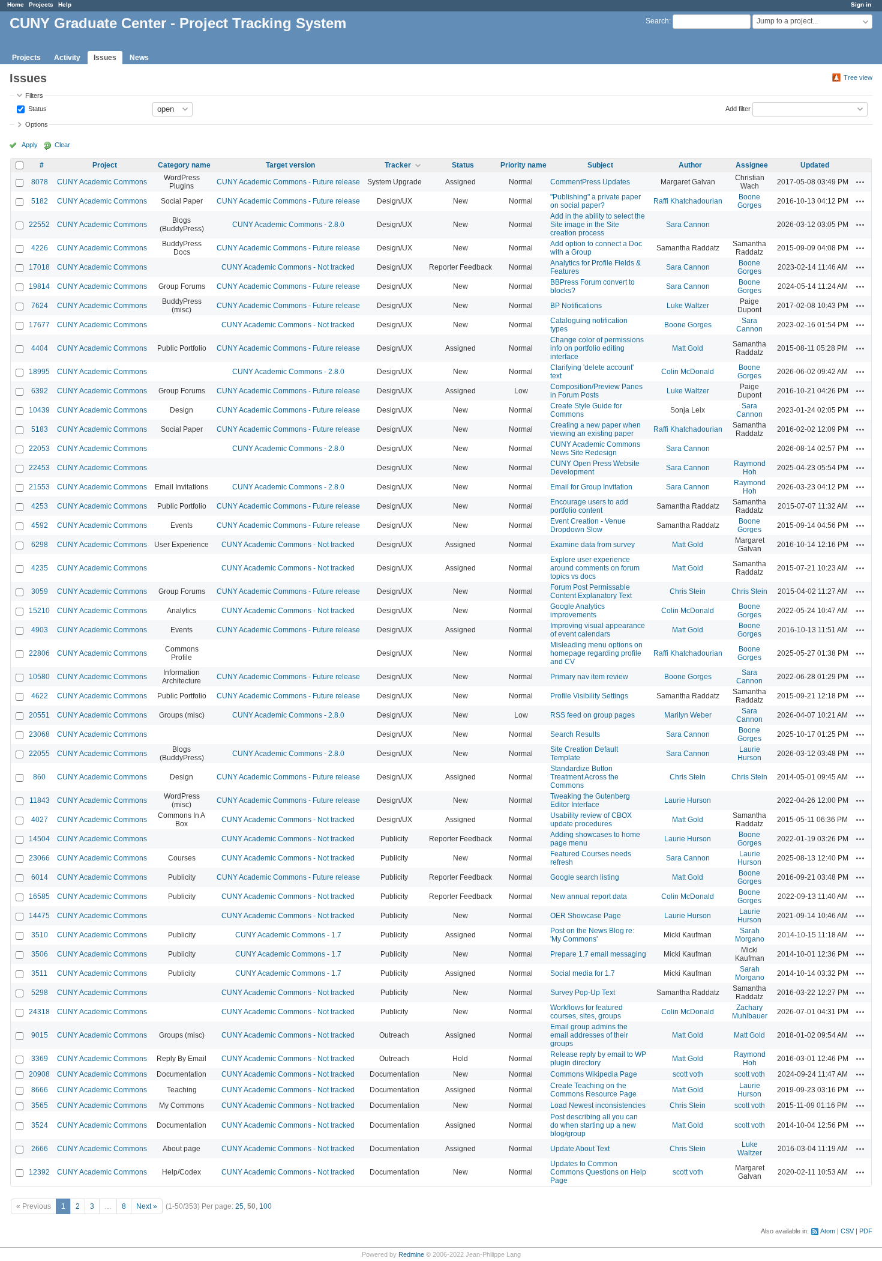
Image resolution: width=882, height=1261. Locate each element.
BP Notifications (576, 305)
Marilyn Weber (688, 715)
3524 (39, 1125)
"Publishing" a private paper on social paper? (595, 201)
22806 (39, 653)
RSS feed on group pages (592, 715)
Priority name (523, 165)
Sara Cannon (688, 224)
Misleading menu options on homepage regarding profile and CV (596, 653)
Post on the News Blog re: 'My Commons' (592, 935)
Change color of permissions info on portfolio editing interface (597, 348)
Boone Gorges (749, 201)
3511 (39, 973)
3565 (39, 1105)
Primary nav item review (589, 677)
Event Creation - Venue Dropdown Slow (588, 525)
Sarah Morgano (749, 935)
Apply (30, 144)
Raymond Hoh (750, 467)
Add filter (738, 108)
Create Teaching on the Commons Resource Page (593, 1089)
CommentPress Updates (590, 182)
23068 (39, 734)
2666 (39, 1149)
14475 (39, 916)
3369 (39, 1058)
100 (265, 1206)
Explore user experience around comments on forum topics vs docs (595, 568)
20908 (39, 1074)
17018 (39, 267)
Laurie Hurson (749, 753)
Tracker (398, 165)
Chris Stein (688, 591)
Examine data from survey (592, 544)
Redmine (411, 1254)
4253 (39, 506)
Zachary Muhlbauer (749, 1011)
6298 (39, 544)
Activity (67, 57)
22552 (39, 224)
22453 (39, 468)
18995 (39, 371)
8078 (39, 182)
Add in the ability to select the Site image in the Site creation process (597, 224)
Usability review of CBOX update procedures (591, 819)
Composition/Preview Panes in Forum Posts (596, 391)
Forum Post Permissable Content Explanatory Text (591, 591)
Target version (290, 165)
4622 (39, 696)
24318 (39, 1012)
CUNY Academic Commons (102, 182)
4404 (39, 348)
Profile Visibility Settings (589, 696)
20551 (39, 715)
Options (36, 124)
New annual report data (588, 896)
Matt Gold (687, 348)
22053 (39, 448)
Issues (105, 57)
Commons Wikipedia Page (593, 1074)
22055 (39, 753)
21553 (39, 487)
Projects (41, 4)
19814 (39, 286)
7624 (39, 305)
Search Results (575, 734)
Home (15, 4)
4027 (39, 819)
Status (36, 108)
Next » (146, 1206)
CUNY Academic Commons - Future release (288, 182)
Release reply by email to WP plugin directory (598, 1058)
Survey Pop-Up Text (582, 992)
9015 (39, 1035)
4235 (39, 568)
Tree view (858, 77)
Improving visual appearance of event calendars (597, 629)
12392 (39, 1172)
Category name (184, 165)
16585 (39, 896)
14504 (39, 839)
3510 (39, 935)
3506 (39, 954)
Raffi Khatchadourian (687, 201)
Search (657, 21)
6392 (39, 391)
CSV (847, 1231)
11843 (39, 800)
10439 (39, 410)
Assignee (752, 165)
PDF (865, 1231)
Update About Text (580, 1149)
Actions (860, 182)
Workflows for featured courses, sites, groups (586, 1011)
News (139, 57)
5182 (39, 201)
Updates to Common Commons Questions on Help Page (598, 1172)
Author (690, 165)
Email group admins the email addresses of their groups (589, 1035)
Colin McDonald (687, 371)
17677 (39, 325)
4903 (39, 630)
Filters (34, 95)
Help (64, 4)
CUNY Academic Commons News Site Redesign (595, 448)
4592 (39, 525)
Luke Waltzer (688, 305)
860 (39, 777)
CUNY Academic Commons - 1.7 (288, 935)
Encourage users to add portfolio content (589, 506)
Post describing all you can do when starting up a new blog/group (594, 1125)
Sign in (861, 4)
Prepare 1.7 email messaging (598, 954)
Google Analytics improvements (577, 610)
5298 (39, 992)
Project (104, 165)
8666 (39, 1090)
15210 (39, 610)
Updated (814, 165)
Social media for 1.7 (582, 973)
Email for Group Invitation (591, 487)
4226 (39, 248)
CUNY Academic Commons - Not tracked (288, 267)
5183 (39, 429)
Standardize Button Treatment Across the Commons (584, 777)
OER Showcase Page (585, 916)
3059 (39, 591)
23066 (39, 858)
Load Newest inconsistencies (598, 1105)
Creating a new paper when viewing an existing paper (595, 429)
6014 (39, 877)
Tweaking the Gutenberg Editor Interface (590, 800)
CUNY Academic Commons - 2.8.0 (288, 224)
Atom (827, 1231)
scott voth (688, 1074)
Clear (62, 144)
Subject (600, 165)
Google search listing (584, 877)
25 (239, 1206)
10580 (39, 677)
